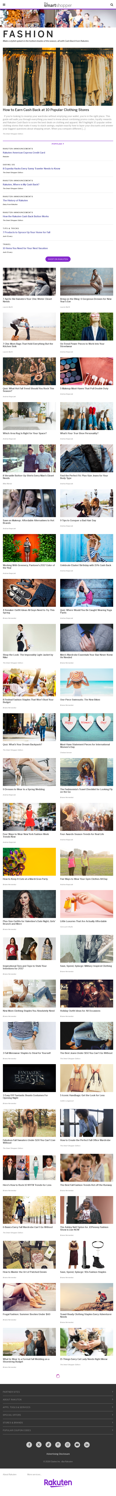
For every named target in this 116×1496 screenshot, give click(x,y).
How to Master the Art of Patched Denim (25, 1272)
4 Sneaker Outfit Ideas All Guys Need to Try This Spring (28, 611)
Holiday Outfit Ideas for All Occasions (80, 1010)
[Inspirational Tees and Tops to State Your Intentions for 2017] (29, 949)
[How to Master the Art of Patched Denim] (29, 1255)
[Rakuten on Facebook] (29, 1445)
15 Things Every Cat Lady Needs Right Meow (83, 1359)
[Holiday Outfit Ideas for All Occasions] (86, 993)
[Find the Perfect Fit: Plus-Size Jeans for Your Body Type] (86, 458)
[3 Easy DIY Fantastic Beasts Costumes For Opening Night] (29, 1078)
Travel (7, 244)
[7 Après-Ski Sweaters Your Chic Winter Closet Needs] (29, 282)
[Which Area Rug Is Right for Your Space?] (29, 416)
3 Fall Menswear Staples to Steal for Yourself (27, 1053)
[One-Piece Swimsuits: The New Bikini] (86, 682)
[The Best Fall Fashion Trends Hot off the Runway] (86, 1168)
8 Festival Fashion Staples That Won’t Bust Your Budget (28, 701)
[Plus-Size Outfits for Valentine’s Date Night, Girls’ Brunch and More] (29, 904)
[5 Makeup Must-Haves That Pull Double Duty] (86, 371)
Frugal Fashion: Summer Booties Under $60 (26, 1314)
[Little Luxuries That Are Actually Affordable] (86, 904)
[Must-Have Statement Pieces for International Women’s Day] (86, 727)
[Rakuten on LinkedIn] (87, 1445)
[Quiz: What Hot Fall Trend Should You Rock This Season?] (29, 371)
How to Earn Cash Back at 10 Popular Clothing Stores (46, 110)
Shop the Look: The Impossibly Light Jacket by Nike (28, 656)
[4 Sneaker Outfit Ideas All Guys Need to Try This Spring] (29, 593)
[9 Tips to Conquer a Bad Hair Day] (86, 503)
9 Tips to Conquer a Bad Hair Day (78, 520)
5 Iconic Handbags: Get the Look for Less (82, 1095)
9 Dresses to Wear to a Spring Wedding (24, 789)
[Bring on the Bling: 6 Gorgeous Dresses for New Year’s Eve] (86, 282)
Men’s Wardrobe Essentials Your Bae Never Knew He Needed (86, 656)
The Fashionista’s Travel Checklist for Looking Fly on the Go (86, 790)
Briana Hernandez (9, 618)
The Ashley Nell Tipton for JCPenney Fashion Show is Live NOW (84, 1228)
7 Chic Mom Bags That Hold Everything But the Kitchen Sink (28, 345)
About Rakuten (9, 1474)
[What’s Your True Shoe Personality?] (86, 416)
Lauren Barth (8, 307)
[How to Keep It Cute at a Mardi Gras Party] (29, 862)
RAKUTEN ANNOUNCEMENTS (18, 149)
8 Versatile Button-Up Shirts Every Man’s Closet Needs (28, 477)
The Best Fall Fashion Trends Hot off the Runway (86, 1185)
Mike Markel (7, 484)
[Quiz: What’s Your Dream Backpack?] (29, 727)
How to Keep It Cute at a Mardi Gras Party (25, 879)
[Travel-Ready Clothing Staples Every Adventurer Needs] (86, 1297)
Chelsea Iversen (66, 752)
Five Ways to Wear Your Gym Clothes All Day (84, 879)
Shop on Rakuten (58, 259)
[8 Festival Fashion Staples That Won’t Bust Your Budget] (29, 682)
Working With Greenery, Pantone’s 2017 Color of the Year (29, 566)
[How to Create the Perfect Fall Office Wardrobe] (86, 1123)
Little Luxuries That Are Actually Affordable (83, 921)
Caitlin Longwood (67, 1101)
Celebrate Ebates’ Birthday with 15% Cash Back (85, 565)
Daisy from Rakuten (10, 204)
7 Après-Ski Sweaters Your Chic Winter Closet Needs (27, 300)
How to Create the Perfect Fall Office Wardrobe (85, 1140)
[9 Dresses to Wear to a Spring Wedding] (29, 772)
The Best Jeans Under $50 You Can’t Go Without (86, 1053)
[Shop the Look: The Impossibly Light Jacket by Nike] (29, 638)
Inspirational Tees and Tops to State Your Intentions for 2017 (25, 967)
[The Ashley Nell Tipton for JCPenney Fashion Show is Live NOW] (86, 1210)
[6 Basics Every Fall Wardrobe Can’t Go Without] (29, 1210)
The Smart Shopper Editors (13, 134)
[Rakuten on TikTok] (48, 1444)
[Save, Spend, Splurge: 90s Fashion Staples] (86, 1255)
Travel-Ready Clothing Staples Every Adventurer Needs (86, 1315)
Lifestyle (19, 24)
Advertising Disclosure (58, 1453)
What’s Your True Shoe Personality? (79, 433)
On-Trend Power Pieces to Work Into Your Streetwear (82, 345)
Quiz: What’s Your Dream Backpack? (22, 744)
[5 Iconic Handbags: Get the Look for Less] (86, 1078)
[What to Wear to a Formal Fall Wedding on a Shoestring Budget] (29, 1342)
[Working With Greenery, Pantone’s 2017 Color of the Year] (29, 548)
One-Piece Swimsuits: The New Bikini (80, 699)
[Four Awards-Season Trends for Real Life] (86, 817)
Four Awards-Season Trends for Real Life (82, 834)
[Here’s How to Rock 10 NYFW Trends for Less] (29, 1168)
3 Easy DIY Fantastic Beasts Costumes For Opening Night (25, 1096)
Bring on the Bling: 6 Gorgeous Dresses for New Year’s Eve (85, 300)
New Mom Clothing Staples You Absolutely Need (29, 1010)
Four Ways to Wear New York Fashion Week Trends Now (26, 835)
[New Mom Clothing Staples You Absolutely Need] (29, 993)
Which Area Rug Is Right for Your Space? (25, 433)
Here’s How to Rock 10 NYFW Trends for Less (27, 1185)
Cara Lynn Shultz (66, 927)
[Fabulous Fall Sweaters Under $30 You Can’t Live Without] (29, 1123)
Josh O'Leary (7, 236)
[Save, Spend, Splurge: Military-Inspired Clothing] (86, 949)
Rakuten (6, 156)
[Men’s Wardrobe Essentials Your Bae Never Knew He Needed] (86, 638)
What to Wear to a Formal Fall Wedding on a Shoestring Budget (26, 1360)
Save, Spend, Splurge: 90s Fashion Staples (83, 1272)
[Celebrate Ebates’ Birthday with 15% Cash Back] (86, 548)
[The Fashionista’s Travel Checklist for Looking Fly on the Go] (86, 772)
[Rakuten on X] (39, 1444)
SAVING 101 (9, 165)
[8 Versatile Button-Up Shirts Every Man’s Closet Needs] (29, 458)
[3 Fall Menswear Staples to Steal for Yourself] (29, 1036)
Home (6, 24)
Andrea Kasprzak (66, 352)
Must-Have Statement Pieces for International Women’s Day (85, 746)
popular (57, 144)
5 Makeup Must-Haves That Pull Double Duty (84, 388)
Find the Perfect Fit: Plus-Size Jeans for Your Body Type (84, 477)
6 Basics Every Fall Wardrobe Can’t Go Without (28, 1227)
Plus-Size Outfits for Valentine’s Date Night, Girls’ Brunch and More (29, 922)
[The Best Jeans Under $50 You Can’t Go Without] (86, 1036)
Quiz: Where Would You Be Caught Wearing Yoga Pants (86, 611)
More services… (34, 1474)
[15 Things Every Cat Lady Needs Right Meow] (86, 1342)
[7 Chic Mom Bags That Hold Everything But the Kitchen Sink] (29, 326)
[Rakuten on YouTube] (77, 1445)
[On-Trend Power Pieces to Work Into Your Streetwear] (86, 326)
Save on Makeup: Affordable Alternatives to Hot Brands (28, 522)
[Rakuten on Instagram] (67, 1445)
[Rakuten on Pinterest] (58, 1445)
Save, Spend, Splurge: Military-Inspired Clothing (86, 966)
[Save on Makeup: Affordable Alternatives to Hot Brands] (29, 503)
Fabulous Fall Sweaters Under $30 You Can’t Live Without (29, 1141)
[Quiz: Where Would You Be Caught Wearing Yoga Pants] (86, 593)
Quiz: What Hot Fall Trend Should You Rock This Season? (28, 390)
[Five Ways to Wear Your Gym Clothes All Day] (86, 862)
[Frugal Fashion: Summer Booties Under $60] (29, 1297)
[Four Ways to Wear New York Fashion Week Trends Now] (29, 817)
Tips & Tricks (11, 228)
